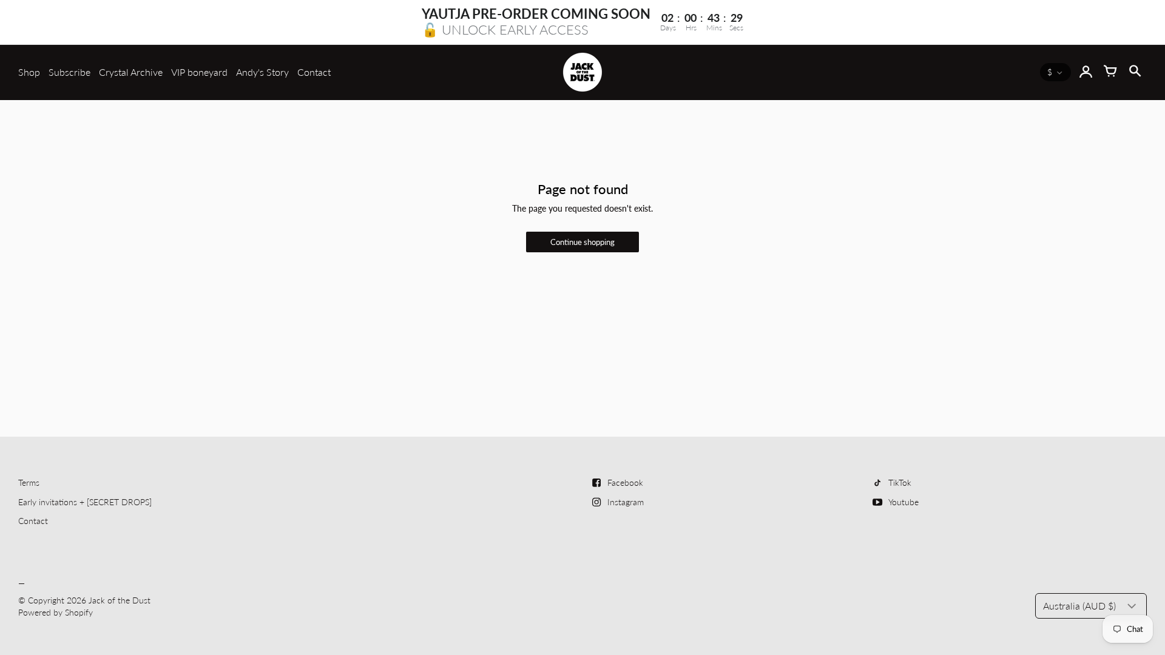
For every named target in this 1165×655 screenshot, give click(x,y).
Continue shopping (582, 242)
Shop (29, 72)
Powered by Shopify (55, 612)
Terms (28, 482)
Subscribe (69, 72)
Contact (314, 72)
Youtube (903, 502)
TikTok (899, 482)
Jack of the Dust (119, 600)
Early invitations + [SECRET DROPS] (85, 502)
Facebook (625, 482)
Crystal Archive (131, 72)
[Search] (1135, 72)
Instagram (625, 502)
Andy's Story (262, 72)
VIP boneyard (199, 72)
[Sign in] (1086, 72)
